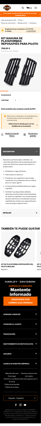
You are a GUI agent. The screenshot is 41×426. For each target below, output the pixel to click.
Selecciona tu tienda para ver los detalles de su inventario (21, 125)
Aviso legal (12, 376)
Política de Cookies (12, 387)
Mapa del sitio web (11, 373)
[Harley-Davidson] (20, 281)
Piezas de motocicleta (8, 23)
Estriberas (33, 23)
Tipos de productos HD (8, 20)
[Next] (40, 14)
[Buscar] (23, 8)
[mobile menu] (35, 7)
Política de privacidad (12, 384)
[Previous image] (4, 72)
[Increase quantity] (19, 100)
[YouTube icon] (25, 405)
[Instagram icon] (20, 405)
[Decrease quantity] (11, 100)
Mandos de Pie (22, 23)
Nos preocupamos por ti (29, 379)
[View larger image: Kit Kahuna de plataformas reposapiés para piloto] (20, 72)
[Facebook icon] (16, 405)
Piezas (20, 20)
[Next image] (36, 72)
